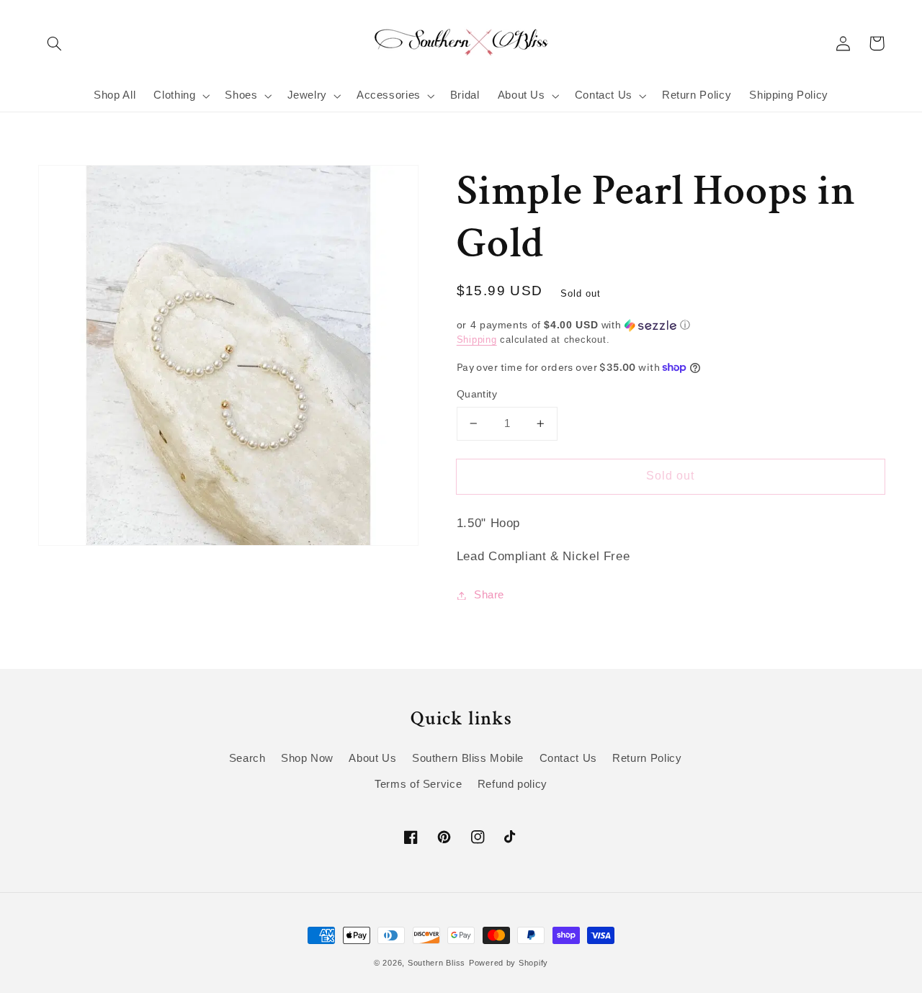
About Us (372, 758)
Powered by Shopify (508, 962)
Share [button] (489, 595)
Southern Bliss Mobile (468, 758)
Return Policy (646, 758)
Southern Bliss (436, 962)
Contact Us (568, 758)
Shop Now (307, 758)
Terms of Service (418, 784)
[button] (54, 43)
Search (247, 758)
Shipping (477, 340)
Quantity (477, 394)
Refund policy (512, 784)
